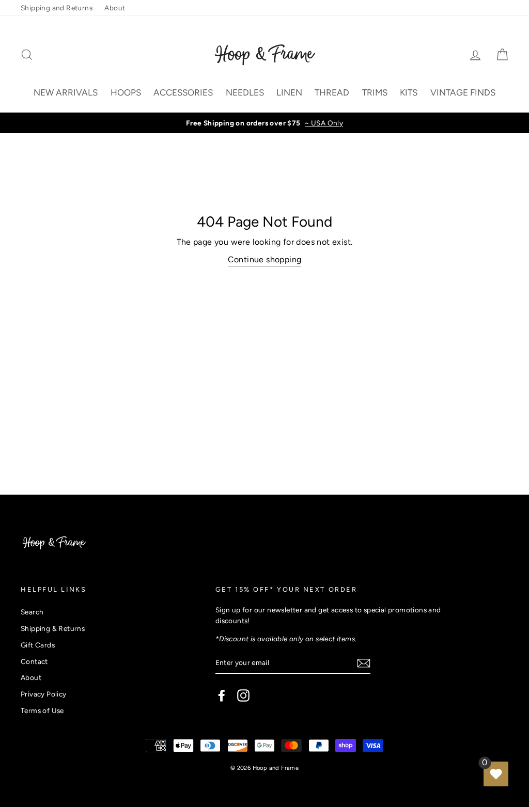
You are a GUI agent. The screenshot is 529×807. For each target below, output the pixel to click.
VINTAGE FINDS (462, 92)
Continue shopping (265, 259)
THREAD (332, 92)
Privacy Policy (44, 694)
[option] (264, 123)
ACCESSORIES (183, 92)
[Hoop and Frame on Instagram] (243, 695)
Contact (34, 661)
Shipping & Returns (53, 628)
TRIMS (374, 92)
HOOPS (126, 92)
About (114, 8)
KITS (408, 92)
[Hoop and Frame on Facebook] (221, 695)
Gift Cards (38, 645)
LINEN (289, 92)
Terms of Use (42, 710)
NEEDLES (245, 92)
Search (32, 612)
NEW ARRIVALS (66, 92)
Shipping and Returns (56, 8)
